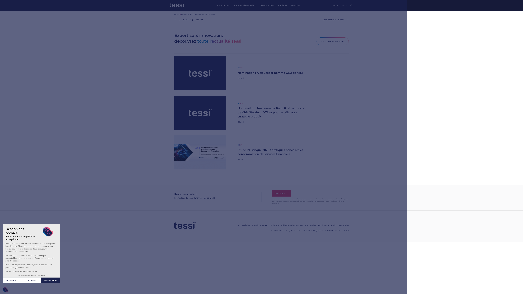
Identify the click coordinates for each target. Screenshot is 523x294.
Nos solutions (223, 5)
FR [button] (343, 5)
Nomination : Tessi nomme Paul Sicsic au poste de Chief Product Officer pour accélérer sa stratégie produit (271, 112)
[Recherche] (351, 5)
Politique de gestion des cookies (333, 225)
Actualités (295, 5)
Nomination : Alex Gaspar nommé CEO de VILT (270, 72)
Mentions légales (260, 225)
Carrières (282, 5)
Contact (336, 5)
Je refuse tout (12, 280)
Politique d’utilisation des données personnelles (293, 225)
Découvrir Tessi (267, 5)
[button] (5, 290)
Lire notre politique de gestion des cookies (21, 271)
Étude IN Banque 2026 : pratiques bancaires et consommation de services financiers (270, 152)
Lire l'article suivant (334, 20)
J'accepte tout (50, 280)
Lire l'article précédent (190, 20)
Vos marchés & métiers (245, 5)
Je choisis (31, 280)
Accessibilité (244, 225)
